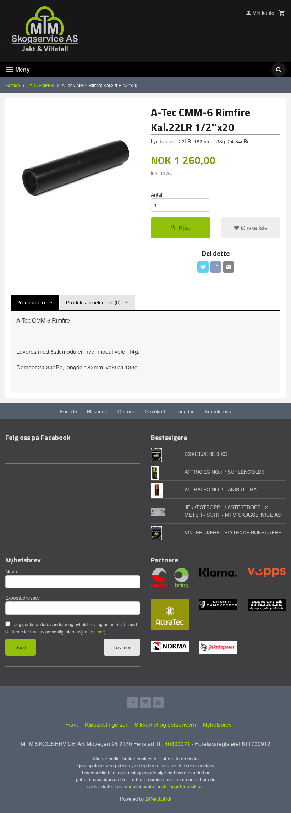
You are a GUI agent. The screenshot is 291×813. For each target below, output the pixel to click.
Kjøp (185, 228)
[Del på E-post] (228, 267)
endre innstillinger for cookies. (173, 786)
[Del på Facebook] (215, 267)
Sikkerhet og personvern (165, 724)
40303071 (177, 744)
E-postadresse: (22, 597)
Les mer (122, 647)
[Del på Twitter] (203, 267)
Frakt (71, 724)
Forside (12, 85)
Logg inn (185, 411)
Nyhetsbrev (217, 724)
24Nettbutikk (158, 798)
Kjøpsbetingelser (106, 724)
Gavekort (155, 411)
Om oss (126, 411)
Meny (22, 69)
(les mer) (96, 631)
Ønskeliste (254, 228)
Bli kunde (97, 411)
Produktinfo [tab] (30, 302)
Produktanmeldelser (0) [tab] (93, 302)
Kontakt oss (218, 411)
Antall (157, 194)
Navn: (11, 571)
